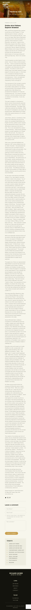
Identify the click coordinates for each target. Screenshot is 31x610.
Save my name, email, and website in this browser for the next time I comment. (16, 517)
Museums (11, 562)
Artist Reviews (13, 554)
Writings (14, 14)
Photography (13, 560)
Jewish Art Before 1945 (15, 548)
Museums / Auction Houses (16, 552)
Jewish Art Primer (14, 543)
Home (9, 14)
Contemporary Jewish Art (16, 550)
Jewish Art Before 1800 (15, 546)
